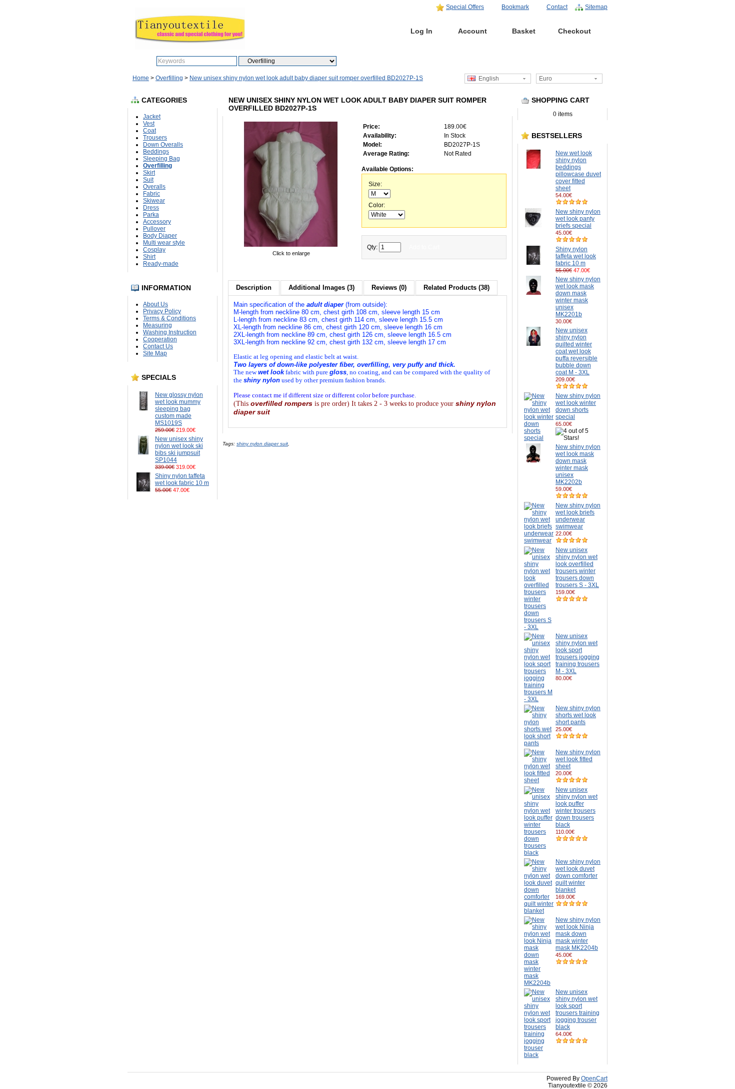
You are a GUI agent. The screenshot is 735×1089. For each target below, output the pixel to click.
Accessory (157, 221)
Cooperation (160, 339)
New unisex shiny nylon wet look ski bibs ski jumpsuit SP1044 (179, 449)
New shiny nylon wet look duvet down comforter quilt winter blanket (578, 875)
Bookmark (515, 7)
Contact (557, 7)
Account (472, 31)
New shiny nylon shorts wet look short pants (578, 715)
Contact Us (158, 346)
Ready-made (160, 263)
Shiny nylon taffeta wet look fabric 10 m (182, 479)
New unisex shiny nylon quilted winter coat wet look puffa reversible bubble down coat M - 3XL (577, 351)
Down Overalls (163, 144)
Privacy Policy (162, 311)
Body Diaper (160, 235)
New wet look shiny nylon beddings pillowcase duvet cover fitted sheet (578, 171)
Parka (151, 214)
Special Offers (465, 7)
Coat (149, 130)
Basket (524, 31)
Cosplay (154, 249)
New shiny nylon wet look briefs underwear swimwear (578, 516)
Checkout (574, 31)
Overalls (154, 186)
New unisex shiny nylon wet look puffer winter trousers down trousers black (577, 807)
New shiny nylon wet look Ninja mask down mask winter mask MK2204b (578, 933)
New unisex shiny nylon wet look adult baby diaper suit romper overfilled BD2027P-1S (306, 78)
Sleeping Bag (161, 158)
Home (370, 31)
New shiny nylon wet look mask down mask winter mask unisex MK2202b (578, 464)
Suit (148, 179)
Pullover (154, 228)
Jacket (151, 116)
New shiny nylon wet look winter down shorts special (578, 406)
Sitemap (596, 7)
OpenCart (594, 1078)
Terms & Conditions (169, 318)
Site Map (155, 353)
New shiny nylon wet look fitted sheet (578, 759)
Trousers (155, 137)
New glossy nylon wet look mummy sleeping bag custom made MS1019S (179, 408)
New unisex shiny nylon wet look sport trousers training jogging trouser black (578, 1009)
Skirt (149, 172)
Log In (421, 31)
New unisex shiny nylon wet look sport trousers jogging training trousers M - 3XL (578, 654)
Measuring (157, 325)
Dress (151, 207)
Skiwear (154, 200)
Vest (148, 123)
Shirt (149, 256)
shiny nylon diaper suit (262, 443)
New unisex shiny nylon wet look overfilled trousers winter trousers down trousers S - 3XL (577, 568)
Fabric (151, 193)
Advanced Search (389, 61)
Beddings (156, 151)
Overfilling (169, 78)
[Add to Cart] (200, 430)
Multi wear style (164, 242)
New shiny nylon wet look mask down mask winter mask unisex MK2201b (578, 297)
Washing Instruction (169, 332)
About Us (155, 304)
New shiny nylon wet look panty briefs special (578, 218)
